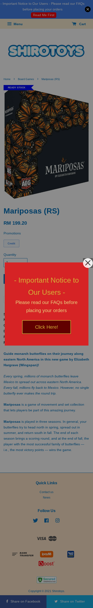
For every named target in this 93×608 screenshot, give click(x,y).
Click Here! (46, 327)
